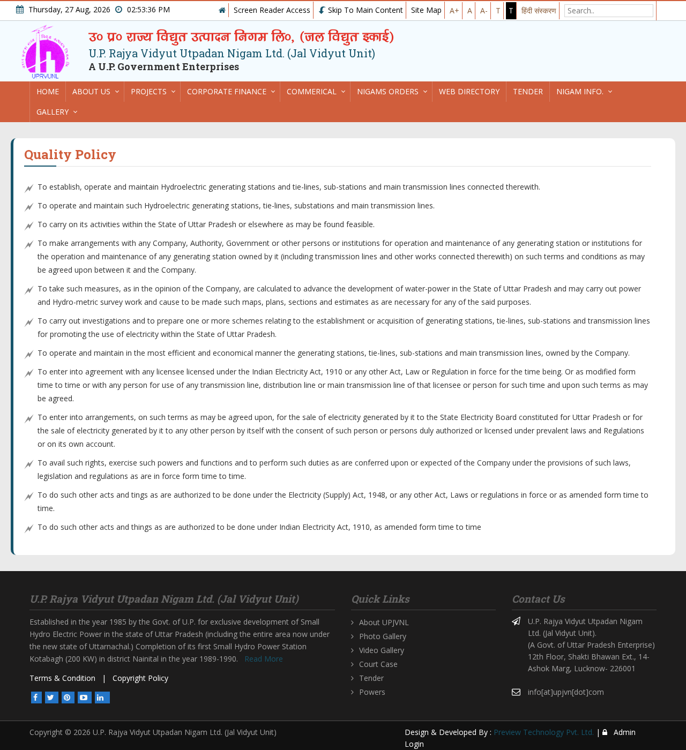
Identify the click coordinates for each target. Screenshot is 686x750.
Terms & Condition (62, 678)
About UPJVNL (384, 622)
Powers (372, 692)
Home (47, 91)
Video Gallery (381, 650)
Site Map (426, 10)
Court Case (378, 664)
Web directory (469, 91)
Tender (528, 91)
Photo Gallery (382, 636)
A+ (454, 10)
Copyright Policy (140, 678)
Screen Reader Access (272, 10)
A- (484, 10)
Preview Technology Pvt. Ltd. (544, 732)
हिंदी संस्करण (538, 10)
